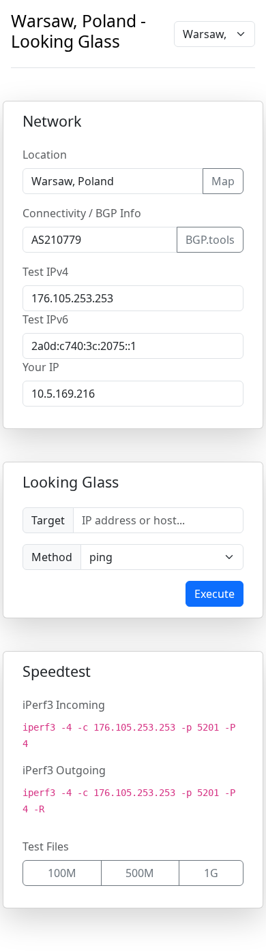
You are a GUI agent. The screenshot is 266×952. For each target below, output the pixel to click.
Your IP (41, 367)
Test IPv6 (45, 319)
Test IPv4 (45, 271)
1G (211, 873)
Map (223, 181)
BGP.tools (210, 239)
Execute (214, 593)
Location (45, 154)
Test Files (46, 846)
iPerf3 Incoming (64, 704)
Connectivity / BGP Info (82, 213)
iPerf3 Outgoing (64, 770)
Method (51, 557)
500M (139, 873)
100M (62, 873)
